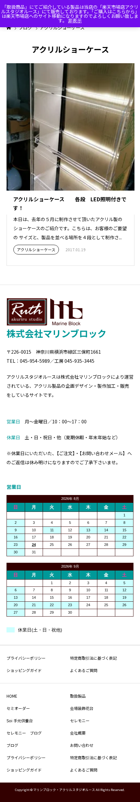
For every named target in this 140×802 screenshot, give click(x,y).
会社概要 (78, 733)
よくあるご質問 (83, 670)
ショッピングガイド (24, 670)
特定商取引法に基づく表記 (93, 658)
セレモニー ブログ (24, 733)
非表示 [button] (75, 20)
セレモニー (80, 720)
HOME (12, 696)
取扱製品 (78, 696)
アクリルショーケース (36, 249)
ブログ (12, 745)
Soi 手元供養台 (20, 720)
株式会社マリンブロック (56, 333)
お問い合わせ (81, 745)
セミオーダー (18, 708)
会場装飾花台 (81, 708)
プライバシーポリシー (26, 658)
